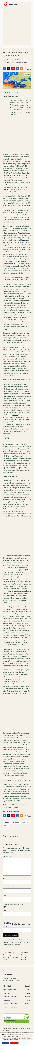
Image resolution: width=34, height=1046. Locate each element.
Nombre (6, 878)
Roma (6, 825)
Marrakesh (15, 822)
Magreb (17, 62)
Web (4, 896)
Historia (12, 62)
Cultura (7, 62)
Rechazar (14, 1043)
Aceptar (6, 1043)
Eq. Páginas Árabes (21, 60)
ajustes (15, 1039)
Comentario (7, 856)
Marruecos (23, 62)
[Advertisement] (17, 27)
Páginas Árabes (13, 4)
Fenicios (6, 822)
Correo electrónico (9, 887)
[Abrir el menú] (30, 4)
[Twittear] (8, 68)
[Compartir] (4, 68)
